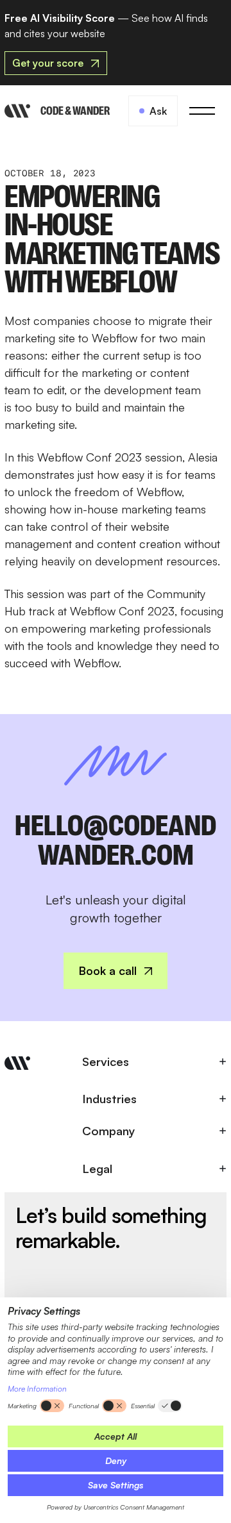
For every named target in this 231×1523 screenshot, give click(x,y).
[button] (202, 111)
